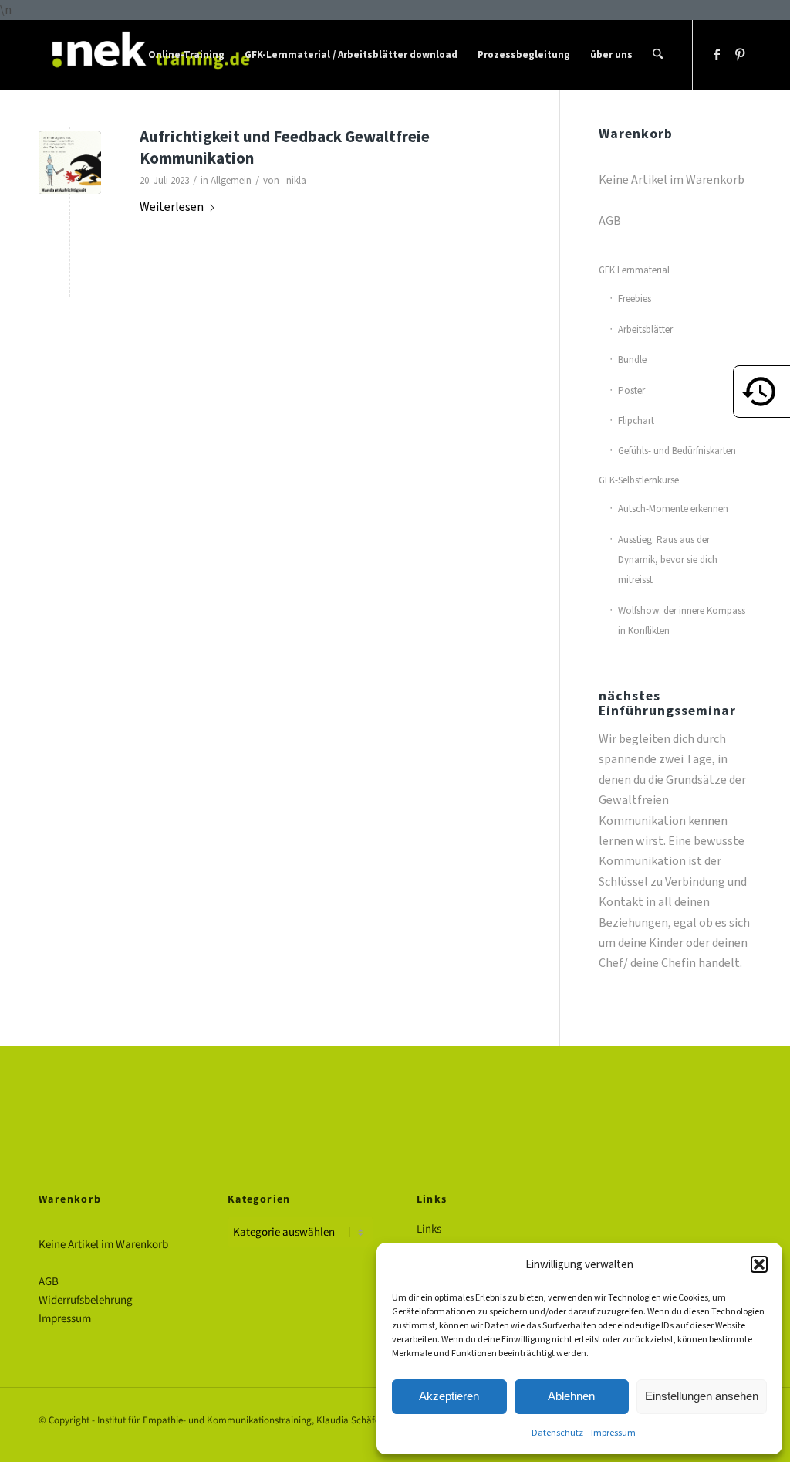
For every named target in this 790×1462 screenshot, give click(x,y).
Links (429, 1229)
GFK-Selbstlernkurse (639, 480)
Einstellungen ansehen (701, 1396)
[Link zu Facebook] (716, 54)
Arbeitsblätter (645, 329)
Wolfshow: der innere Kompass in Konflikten (681, 620)
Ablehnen (571, 1396)
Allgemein (231, 180)
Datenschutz (557, 1432)
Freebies (634, 298)
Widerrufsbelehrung (86, 1300)
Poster (631, 390)
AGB (610, 220)
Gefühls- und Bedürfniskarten (677, 450)
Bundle (632, 359)
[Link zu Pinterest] (739, 54)
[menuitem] (186, 55)
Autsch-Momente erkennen (673, 508)
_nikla (294, 180)
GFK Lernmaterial (634, 269)
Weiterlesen (172, 206)
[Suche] (658, 55)
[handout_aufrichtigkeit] (70, 162)
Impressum (613, 1432)
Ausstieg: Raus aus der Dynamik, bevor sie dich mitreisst (667, 560)
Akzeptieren (449, 1396)
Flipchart (636, 420)
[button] (759, 1264)
